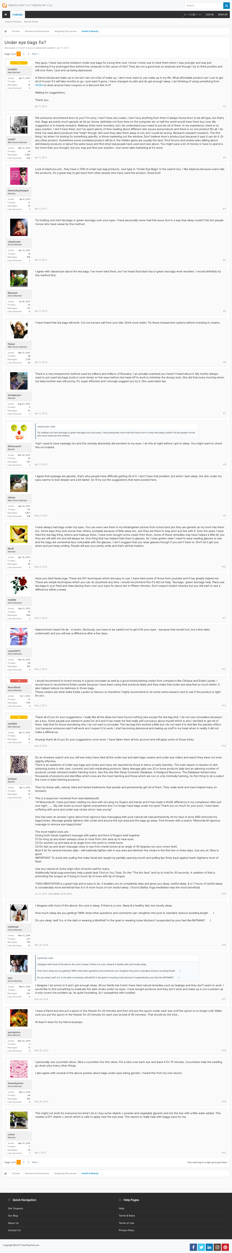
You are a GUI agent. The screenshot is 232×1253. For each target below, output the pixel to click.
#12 (224, 669)
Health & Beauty (26, 47)
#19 (224, 1101)
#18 (224, 1050)
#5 (224, 311)
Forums (18, 14)
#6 (224, 362)
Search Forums (13, 21)
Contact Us (14, 1230)
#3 (224, 208)
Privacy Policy (126, 1230)
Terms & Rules (127, 1215)
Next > (35, 53)
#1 (224, 106)
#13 (224, 705)
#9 (224, 515)
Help (121, 1208)
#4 (224, 259)
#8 (224, 464)
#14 (224, 745)
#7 (224, 413)
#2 (224, 157)
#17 (224, 999)
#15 (224, 893)
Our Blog (13, 1215)
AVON (39, 85)
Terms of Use (126, 1223)
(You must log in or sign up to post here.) (207, 1162)
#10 (224, 566)
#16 (224, 945)
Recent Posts (31, 21)
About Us (13, 1223)
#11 (224, 618)
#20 (224, 1152)
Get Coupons (15, 1208)
